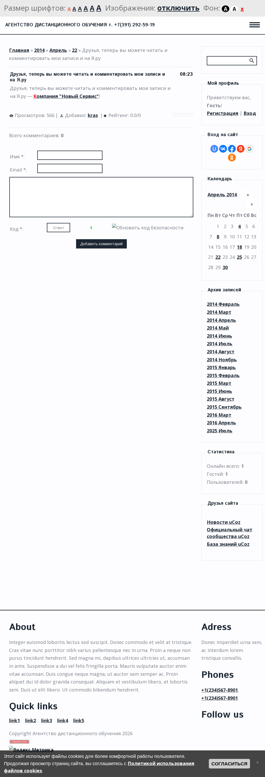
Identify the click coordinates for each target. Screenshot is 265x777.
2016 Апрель (221, 422)
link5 (78, 720)
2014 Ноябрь (222, 359)
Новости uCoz (223, 522)
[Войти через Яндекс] (241, 149)
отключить (178, 8)
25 (239, 257)
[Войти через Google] (249, 149)
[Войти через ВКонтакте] (223, 149)
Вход (250, 113)
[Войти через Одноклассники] (232, 157)
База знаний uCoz (228, 544)
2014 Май (218, 328)
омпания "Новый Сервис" (66, 96)
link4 (62, 720)
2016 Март (219, 415)
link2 (30, 720)
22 (74, 50)
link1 (14, 720)
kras (93, 115)
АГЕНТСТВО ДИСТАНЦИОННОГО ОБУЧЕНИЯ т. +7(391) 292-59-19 (80, 25)
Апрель (58, 50)
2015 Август (220, 399)
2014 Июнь (219, 336)
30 (225, 267)
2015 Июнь (219, 391)
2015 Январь (221, 367)
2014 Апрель (221, 320)
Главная (19, 50)
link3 (46, 720)
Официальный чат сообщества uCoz (229, 532)
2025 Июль (219, 431)
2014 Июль (219, 343)
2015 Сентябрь (224, 407)
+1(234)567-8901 (219, 690)
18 (239, 247)
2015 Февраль (223, 375)
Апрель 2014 (222, 194)
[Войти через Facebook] (232, 149)
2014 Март (219, 312)
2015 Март (219, 383)
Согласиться (229, 763)
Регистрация (222, 113)
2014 (39, 50)
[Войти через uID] (214, 149)
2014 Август (220, 351)
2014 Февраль (223, 304)
